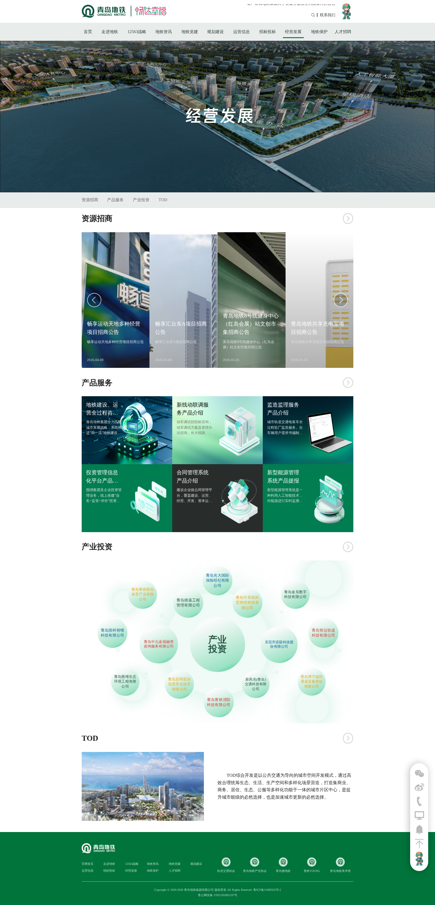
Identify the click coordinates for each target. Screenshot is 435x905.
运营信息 (241, 32)
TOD (163, 200)
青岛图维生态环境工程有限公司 (125, 681)
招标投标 (267, 32)
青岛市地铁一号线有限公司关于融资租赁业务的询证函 (289, 7)
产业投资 (141, 200)
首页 (88, 32)
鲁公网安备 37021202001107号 (217, 895)
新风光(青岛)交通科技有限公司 (255, 684)
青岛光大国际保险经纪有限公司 (217, 580)
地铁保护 (319, 32)
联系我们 (327, 15)
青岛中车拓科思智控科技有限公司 (247, 602)
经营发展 (293, 32)
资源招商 (90, 200)
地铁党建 (189, 32)
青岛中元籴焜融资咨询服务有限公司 (158, 644)
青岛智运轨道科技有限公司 (323, 632)
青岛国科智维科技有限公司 (112, 632)
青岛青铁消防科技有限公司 (218, 702)
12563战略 (137, 32)
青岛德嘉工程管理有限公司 (188, 602)
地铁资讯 (163, 32)
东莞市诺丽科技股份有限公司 (279, 644)
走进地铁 (110, 32)
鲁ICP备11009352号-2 (267, 889)
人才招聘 (343, 32)
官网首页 (88, 863)
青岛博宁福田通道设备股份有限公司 (311, 681)
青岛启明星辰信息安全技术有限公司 (179, 684)
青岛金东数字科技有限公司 (295, 594)
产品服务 (115, 200)
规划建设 (215, 32)
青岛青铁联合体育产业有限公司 (143, 594)
